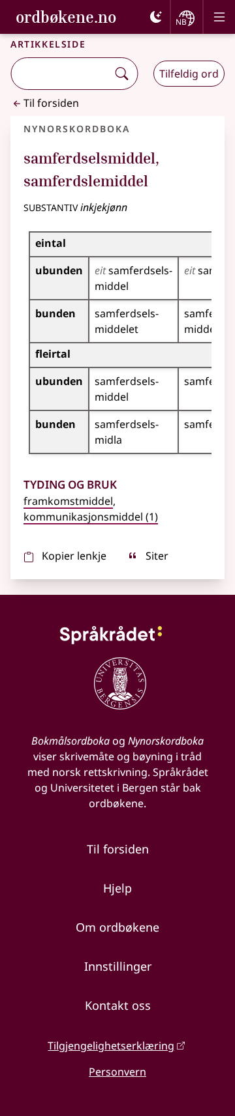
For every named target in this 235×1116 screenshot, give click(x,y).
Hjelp (117, 888)
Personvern (117, 1072)
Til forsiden (51, 103)
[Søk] (121, 73)
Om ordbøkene (117, 927)
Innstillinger (117, 966)
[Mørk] (156, 17)
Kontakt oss (118, 1005)
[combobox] (60, 73)
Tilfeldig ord (189, 73)
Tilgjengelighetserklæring (111, 1045)
